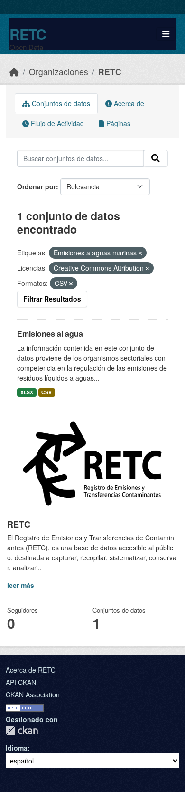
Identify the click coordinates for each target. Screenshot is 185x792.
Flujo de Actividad (56, 123)
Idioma (17, 748)
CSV (46, 392)
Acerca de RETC (31, 670)
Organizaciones (58, 72)
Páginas (117, 123)
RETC (27, 34)
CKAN (22, 730)
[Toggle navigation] (166, 34)
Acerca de (128, 103)
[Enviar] (155, 158)
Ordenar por (36, 186)
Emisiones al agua (50, 333)
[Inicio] (14, 72)
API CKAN (21, 682)
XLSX (26, 392)
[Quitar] (140, 253)
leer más (20, 585)
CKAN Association (33, 694)
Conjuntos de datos (60, 103)
